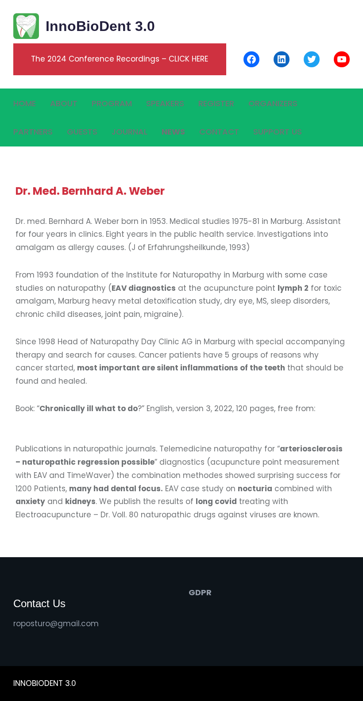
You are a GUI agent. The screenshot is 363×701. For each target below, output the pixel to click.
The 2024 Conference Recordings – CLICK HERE (119, 59)
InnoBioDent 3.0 (100, 26)
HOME (24, 103)
